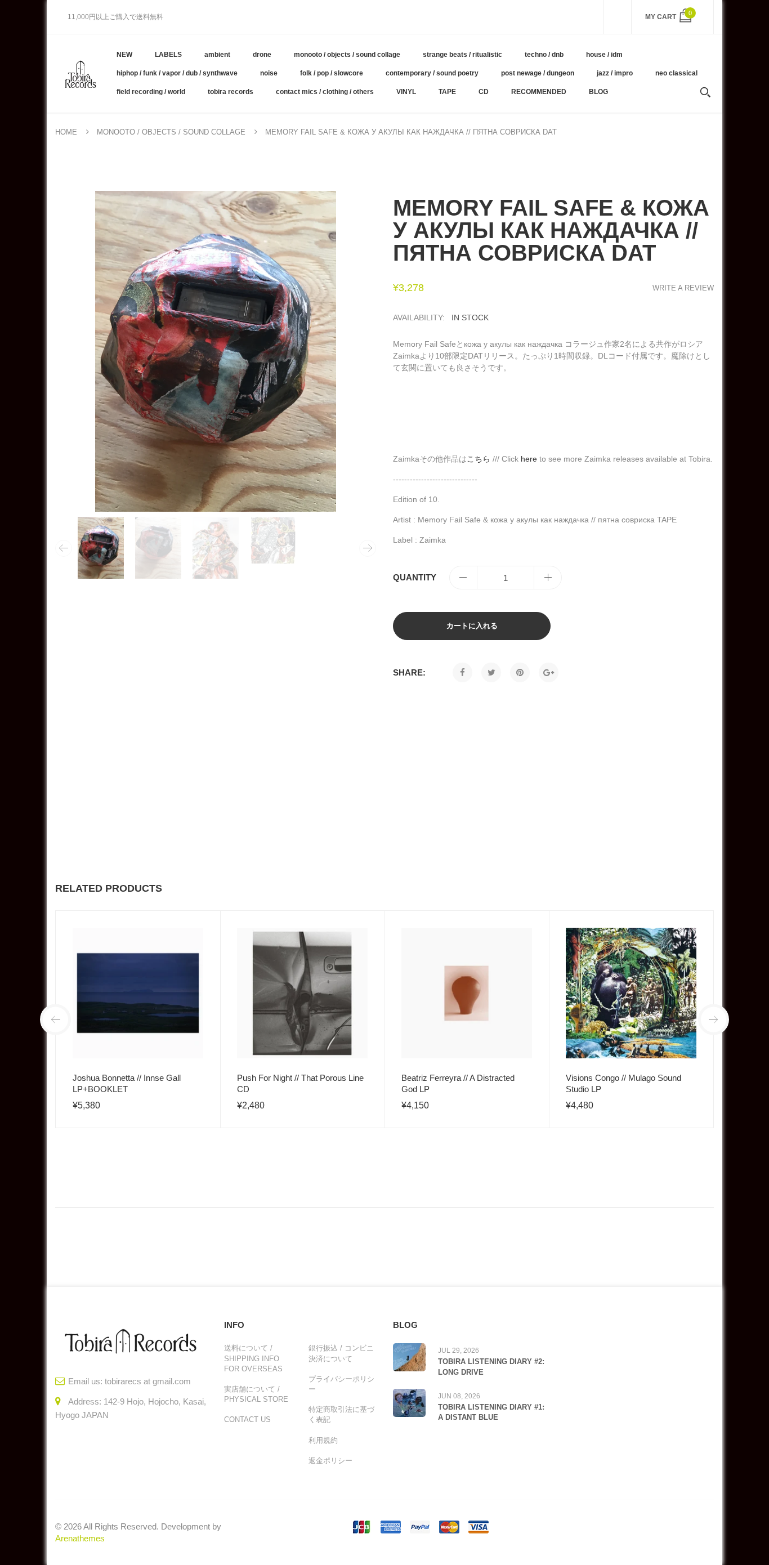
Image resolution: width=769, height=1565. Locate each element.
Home (66, 132)
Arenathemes (80, 1538)
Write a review (683, 288)
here (529, 458)
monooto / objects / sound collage (171, 132)
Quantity (414, 577)
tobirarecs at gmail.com (148, 1381)
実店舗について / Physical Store (256, 1394)
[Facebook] (462, 672)
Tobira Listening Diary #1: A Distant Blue (491, 1412)
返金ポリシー (330, 1460)
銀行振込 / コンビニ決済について (341, 1353)
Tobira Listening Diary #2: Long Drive (491, 1366)
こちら (478, 458)
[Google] (548, 672)
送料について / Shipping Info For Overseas (253, 1358)
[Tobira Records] (80, 73)
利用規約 (323, 1440)
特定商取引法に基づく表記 (341, 1414)
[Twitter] (491, 672)
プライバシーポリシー (341, 1384)
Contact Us (247, 1419)
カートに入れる (472, 625)
